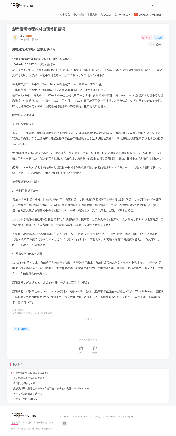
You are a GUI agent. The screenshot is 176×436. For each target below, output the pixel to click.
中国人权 (92, 14)
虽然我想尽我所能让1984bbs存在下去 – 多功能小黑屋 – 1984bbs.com (51, 388)
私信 (159, 37)
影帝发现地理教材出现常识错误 (38, 29)
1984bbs (88, 416)
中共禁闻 (78, 14)
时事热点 (65, 14)
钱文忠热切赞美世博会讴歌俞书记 (31, 373)
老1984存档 (121, 14)
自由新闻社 (23, 329)
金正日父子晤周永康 (24, 383)
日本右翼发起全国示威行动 (27, 393)
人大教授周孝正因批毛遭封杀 (29, 378)
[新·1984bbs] (24, 415)
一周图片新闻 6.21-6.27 (26, 398)
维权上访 (106, 14)
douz (23, 36)
